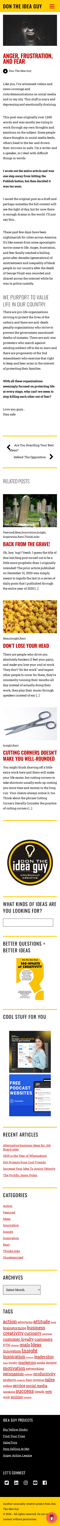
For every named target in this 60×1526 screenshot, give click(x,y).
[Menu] (52, 6)
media (41, 1363)
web (48, 1391)
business (36, 1327)
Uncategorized (13, 1257)
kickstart (30, 1357)
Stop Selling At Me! (16, 1449)
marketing (27, 1362)
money (51, 1362)
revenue (38, 1380)
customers (43, 1339)
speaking (9, 1392)
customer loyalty (18, 1339)
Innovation (29, 532)
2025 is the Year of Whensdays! (25, 1156)
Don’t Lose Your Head (26, 645)
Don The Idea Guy (20, 70)
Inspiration (10, 536)
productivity (44, 1373)
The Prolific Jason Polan (20, 1175)
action (10, 1321)
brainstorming (14, 1328)
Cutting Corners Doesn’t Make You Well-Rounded (30, 755)
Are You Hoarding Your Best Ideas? (32, 447)
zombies (28, 1397)
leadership (44, 1356)
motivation (14, 1368)
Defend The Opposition (30, 457)
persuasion (13, 1373)
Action (7, 1206)
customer (47, 1333)
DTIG (6, 1345)
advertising (25, 1322)
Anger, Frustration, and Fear (27, 58)
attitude (41, 1321)
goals (25, 1344)
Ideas (18, 532)
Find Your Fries (14, 1436)
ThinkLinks (32, 536)
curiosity (32, 1333)
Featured (8, 532)
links (5, 1363)
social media (36, 1385)
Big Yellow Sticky (15, 1430)
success (25, 1391)
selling (7, 1386)
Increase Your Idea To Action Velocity (29, 1169)
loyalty (13, 1363)
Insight (41, 532)
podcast (28, 1374)
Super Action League (17, 1455)
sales (50, 1379)
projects (21, 1380)
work (6, 1397)
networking (35, 1368)
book (53, 1322)
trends (39, 1391)
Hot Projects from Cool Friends (24, 1162)
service (19, 1385)
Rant (21, 536)
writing (17, 1397)
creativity (13, 1333)
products (9, 1380)
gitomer (15, 1345)
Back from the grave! (26, 544)
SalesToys (10, 1442)
